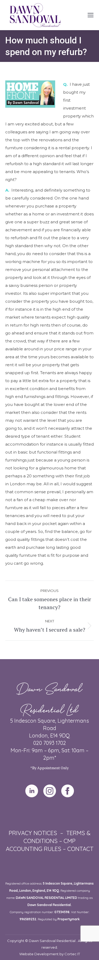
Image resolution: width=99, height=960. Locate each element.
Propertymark (69, 919)
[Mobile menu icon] (90, 15)
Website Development (39, 954)
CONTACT (80, 849)
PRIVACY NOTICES (33, 833)
